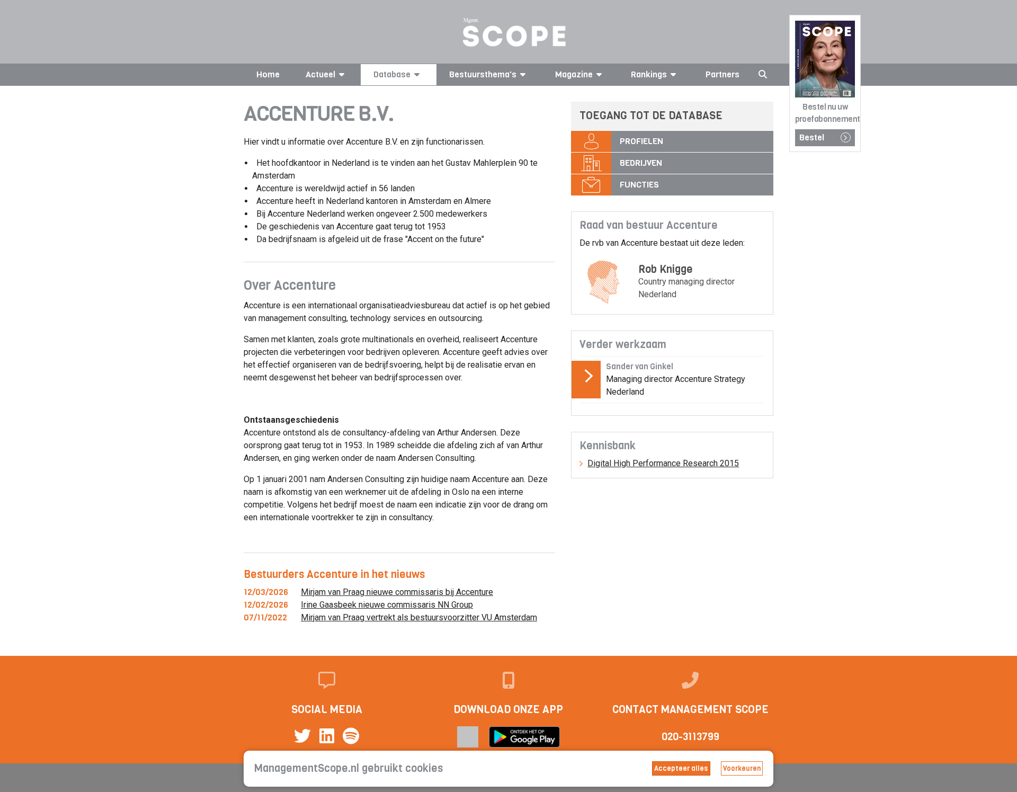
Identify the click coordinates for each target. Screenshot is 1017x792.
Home (268, 74)
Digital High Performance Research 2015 (663, 463)
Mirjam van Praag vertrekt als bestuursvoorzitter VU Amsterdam (419, 617)
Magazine (574, 74)
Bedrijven (641, 162)
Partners (722, 74)
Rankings (649, 74)
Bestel (811, 137)
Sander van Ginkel (639, 366)
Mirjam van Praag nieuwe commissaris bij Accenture (397, 592)
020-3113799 (690, 736)
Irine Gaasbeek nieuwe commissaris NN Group (387, 605)
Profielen (641, 141)
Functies (639, 184)
